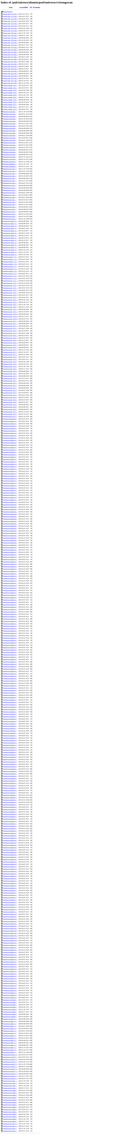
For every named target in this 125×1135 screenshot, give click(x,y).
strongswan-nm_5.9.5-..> (10, 309)
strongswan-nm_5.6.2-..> (10, 295)
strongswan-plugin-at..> (10, 447)
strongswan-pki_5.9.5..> (10, 371)
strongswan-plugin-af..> (10, 419)
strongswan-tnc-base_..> (10, 1081)
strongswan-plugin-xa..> (10, 943)
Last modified (23, 7)
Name (10, 7)
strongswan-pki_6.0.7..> (10, 412)
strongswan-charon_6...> (10, 221)
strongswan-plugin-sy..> (10, 900)
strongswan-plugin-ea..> (10, 547)
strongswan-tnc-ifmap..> (10, 1090)
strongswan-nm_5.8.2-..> (10, 304)
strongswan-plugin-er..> (10, 690)
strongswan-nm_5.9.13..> (10, 314)
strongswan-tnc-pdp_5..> (10, 1124)
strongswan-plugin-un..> (10, 914)
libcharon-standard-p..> (10, 164)
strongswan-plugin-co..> (10, 476)
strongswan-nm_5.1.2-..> (10, 276)
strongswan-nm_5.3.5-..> (10, 285)
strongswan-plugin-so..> (10, 866)
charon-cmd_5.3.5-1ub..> (10, 14)
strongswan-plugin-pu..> (10, 852)
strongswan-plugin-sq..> (10, 881)
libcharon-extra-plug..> (9, 111)
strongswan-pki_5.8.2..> (10, 366)
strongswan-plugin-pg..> (10, 838)
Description (36, 7)
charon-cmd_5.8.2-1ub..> (10, 33)
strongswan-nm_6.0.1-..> (10, 321)
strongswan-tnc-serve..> (10, 1128)
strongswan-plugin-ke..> (10, 766)
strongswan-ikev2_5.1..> (10, 266)
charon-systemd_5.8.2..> (10, 95)
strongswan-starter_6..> (10, 1019)
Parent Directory (8, 11)
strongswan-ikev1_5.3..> (10, 262)
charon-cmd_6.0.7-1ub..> (10, 78)
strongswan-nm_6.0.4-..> (10, 335)
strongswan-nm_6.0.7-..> (10, 350)
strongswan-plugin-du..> (10, 533)
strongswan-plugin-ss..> (10, 885)
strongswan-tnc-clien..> (10, 1085)
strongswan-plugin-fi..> (10, 723)
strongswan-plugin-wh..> (10, 928)
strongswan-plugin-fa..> (10, 704)
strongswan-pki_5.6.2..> (10, 357)
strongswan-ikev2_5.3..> (10, 271)
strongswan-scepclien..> (10, 1000)
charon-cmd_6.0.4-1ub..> (10, 64)
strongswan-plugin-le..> (10, 781)
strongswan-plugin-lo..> (10, 795)
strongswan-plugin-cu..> (10, 490)
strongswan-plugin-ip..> (10, 752)
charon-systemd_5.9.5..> (10, 100)
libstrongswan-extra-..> (10, 169)
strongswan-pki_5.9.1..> (10, 376)
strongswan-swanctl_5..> (10, 1054)
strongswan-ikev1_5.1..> (10, 257)
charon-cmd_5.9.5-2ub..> (10, 38)
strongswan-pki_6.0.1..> (10, 383)
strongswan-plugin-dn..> (10, 504)
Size (31, 7)
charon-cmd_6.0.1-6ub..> (10, 50)
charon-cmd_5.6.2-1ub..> (10, 23)
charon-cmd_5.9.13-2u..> (10, 42)
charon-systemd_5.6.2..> (10, 85)
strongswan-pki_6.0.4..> (10, 397)
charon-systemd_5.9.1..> (10, 104)
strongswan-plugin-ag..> (10, 433)
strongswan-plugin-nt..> (10, 824)
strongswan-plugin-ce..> (10, 462)
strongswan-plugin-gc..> (10, 738)
